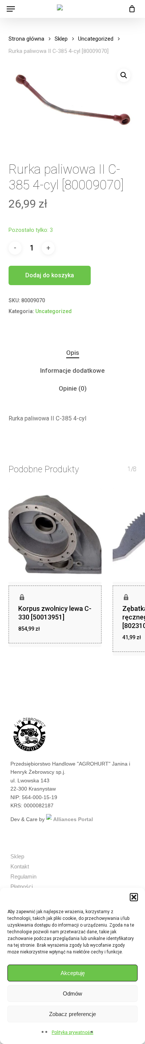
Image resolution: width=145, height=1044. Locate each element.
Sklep (61, 38)
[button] (134, 897)
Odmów (72, 993)
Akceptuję (73, 973)
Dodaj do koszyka (49, 275)
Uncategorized (95, 38)
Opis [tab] (72, 352)
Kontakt (19, 866)
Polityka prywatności (72, 1032)
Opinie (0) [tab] (73, 388)
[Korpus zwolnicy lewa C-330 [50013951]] (55, 535)
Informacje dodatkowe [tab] (72, 370)
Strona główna (26, 38)
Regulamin (23, 876)
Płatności (21, 886)
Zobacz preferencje (72, 1014)
